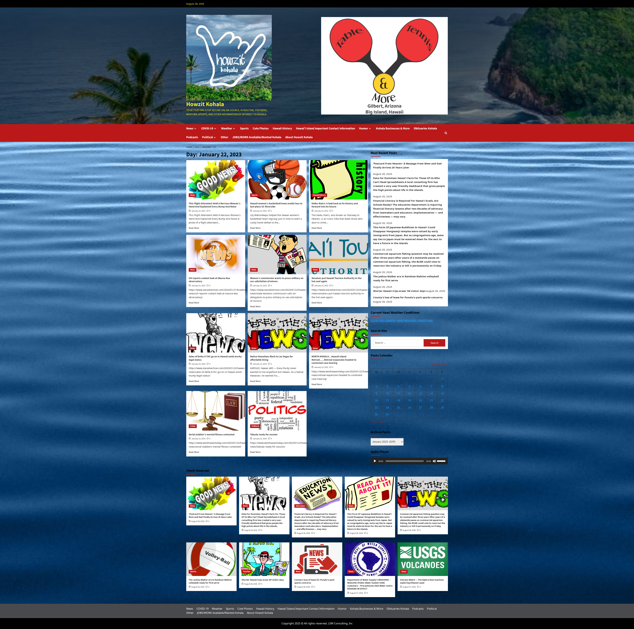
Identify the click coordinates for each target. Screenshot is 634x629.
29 (442, 407)
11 (398, 393)
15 (442, 393)
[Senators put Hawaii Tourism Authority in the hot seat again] (338, 254)
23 (376, 407)
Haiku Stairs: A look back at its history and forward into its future (335, 205)
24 (387, 407)
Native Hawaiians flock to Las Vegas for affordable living (271, 358)
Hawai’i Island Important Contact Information (325, 128)
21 (431, 400)
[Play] (375, 461)
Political (207, 137)
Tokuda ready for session (264, 434)
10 (387, 393)
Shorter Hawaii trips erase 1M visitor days (399, 291)
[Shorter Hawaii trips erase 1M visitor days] (264, 559)
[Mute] (434, 461)
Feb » (382, 422)
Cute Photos (261, 128)
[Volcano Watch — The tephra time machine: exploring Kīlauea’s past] (423, 559)
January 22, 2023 (198, 211)
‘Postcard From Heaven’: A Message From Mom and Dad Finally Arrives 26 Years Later (407, 165)
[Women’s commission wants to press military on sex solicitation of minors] (277, 254)
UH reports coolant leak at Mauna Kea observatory (209, 279)
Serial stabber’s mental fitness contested (211, 434)
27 (420, 407)
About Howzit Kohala (299, 137)
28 (431, 407)
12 (409, 393)
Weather (226, 128)
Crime (192, 426)
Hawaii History (282, 128)
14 (431, 393)
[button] (446, 133)
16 (376, 400)
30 (376, 414)
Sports (244, 128)
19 (409, 400)
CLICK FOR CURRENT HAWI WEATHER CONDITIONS (402, 320)
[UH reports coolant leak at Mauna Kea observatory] (215, 254)
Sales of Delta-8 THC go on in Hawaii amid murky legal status (215, 358)
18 (398, 400)
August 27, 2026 (356, 593)
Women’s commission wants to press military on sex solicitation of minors (276, 279)
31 (387, 414)
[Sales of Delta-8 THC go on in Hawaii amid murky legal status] (215, 333)
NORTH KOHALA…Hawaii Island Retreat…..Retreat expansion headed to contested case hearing (334, 360)
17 (387, 400)
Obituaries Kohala (425, 128)
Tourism (246, 571)
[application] (409, 461)
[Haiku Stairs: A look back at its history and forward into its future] (338, 179)
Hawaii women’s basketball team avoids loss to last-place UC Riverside (276, 205)
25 (398, 407)
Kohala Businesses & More (393, 128)
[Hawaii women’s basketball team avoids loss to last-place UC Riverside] (277, 179)
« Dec (374, 422)
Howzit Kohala (205, 104)
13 (420, 393)
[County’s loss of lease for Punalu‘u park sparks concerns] (317, 559)
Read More (194, 228)
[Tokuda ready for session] (277, 410)
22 (442, 400)
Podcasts (192, 137)
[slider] (441, 461)
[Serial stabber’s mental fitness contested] (215, 410)
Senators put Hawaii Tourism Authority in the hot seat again (337, 279)
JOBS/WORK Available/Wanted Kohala (256, 137)
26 (409, 407)
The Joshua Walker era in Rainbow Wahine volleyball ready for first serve (406, 278)
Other (224, 137)
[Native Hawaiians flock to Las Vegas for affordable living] (277, 333)
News (189, 128)
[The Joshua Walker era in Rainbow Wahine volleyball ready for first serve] (211, 559)
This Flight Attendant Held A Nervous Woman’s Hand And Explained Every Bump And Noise (214, 205)
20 (420, 400)
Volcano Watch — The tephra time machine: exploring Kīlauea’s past (422, 581)
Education (300, 506)
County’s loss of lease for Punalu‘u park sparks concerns (407, 297)
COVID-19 (207, 128)
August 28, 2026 (197, 521)
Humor (363, 128)
